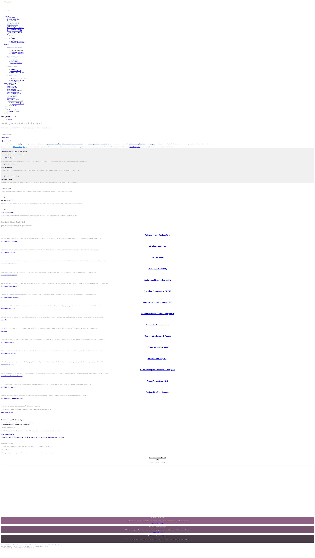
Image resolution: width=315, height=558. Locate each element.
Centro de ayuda (11, 26)
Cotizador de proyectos (13, 23)
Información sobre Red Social (8, 353)
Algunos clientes (11, 20)
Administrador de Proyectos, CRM (157, 302)
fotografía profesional (77, 144)
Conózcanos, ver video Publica (157, 457)
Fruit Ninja (17, 42)
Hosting (20, 144)
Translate (10, 119)
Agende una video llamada (17, 104)
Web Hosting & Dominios (17, 52)
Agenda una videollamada (14, 22)
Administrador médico (13, 92)
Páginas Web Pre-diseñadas (157, 392)
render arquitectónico (93, 144)
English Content (11, 109)
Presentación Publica (157, 532)
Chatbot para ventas (12, 95)
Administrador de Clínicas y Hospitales (157, 314)
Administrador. (30, 547)
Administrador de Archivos (157, 325)
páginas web (49, 144)
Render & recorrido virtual (17, 72)
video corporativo (66, 144)
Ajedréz (12, 36)
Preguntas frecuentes (12, 25)
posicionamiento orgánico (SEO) (137, 144)
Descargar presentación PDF (14, 31)
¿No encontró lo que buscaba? (15, 101)
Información (4, 320)
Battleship (17, 41)
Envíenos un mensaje (15, 102)
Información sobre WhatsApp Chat (10, 241)
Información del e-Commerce (8, 252)
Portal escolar (10, 84)
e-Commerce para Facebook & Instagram (157, 370)
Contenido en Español (13, 111)
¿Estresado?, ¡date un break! (14, 34)
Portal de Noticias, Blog (158, 358)
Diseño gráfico (14, 60)
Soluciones (10, 83)
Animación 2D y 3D (15, 71)
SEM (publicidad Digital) (17, 80)
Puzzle (12, 39)
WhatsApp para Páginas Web (157, 235)
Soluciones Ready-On (19, 147)
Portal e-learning (11, 86)
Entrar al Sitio (157, 541)
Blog (5, 108)
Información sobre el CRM (8, 308)
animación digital (105, 144)
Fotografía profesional (16, 63)
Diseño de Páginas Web (16, 50)
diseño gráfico (57, 144)
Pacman (12, 38)
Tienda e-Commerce (157, 246)
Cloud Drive (7, 10)
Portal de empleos (11, 89)
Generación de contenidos (17, 53)
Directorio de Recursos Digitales (15, 28)
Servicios (6, 44)
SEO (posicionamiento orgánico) (18, 78)
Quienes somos (11, 17)
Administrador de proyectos (14, 29)
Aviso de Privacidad (6, 547)
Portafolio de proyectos (13, 19)
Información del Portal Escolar (8, 263)
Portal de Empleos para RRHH (157, 291)
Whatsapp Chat (11, 98)
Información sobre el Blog (7, 364)
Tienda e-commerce (12, 96)
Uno (11, 35)
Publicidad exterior (15, 61)
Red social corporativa (13, 99)
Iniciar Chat (13, 105)
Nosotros (6, 16)
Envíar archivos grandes (7, 434)
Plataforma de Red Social (157, 347)
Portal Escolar (157, 257)
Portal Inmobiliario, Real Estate (157, 280)
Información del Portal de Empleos (10, 297)
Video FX (13, 69)
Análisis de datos (14, 81)
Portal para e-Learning (157, 269)
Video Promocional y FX (157, 381)
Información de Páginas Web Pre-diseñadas (12, 398)
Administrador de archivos (14, 93)
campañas (152, 144)
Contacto (6, 112)
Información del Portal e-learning (9, 275)
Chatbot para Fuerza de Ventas (157, 336)
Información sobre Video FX (8, 387)
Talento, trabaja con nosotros (14, 32)
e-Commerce (7, 107)
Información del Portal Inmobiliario (10, 286)
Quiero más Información (7, 412)
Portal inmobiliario (12, 87)
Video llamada (7, 2)
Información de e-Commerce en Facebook (11, 376)
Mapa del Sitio (58, 544)
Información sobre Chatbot (8, 342)
